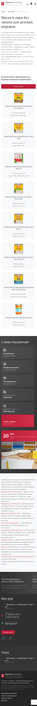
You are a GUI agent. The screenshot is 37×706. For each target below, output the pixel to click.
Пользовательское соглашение (9, 693)
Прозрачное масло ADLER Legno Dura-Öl (12, 530)
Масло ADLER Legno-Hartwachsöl (9, 523)
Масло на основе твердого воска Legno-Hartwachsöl (19, 198)
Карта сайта (4, 700)
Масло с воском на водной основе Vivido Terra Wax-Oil (18, 107)
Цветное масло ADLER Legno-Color (10, 513)
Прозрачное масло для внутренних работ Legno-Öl (18, 168)
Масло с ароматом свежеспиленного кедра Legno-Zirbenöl (18, 258)
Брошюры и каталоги (6, 698)
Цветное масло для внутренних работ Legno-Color (19, 137)
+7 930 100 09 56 (12, 617)
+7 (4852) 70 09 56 (12, 614)
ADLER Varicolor (5, 547)
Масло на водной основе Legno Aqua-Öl (19, 317)
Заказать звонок (8, 632)
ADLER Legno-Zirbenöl (7, 540)
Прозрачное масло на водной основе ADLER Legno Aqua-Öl (17, 556)
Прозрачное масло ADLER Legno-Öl (10, 504)
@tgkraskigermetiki (11, 624)
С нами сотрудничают (15, 342)
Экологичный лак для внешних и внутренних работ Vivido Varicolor (19, 288)
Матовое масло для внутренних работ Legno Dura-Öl (18, 228)
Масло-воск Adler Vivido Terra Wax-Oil (11, 492)
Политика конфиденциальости (9, 696)
